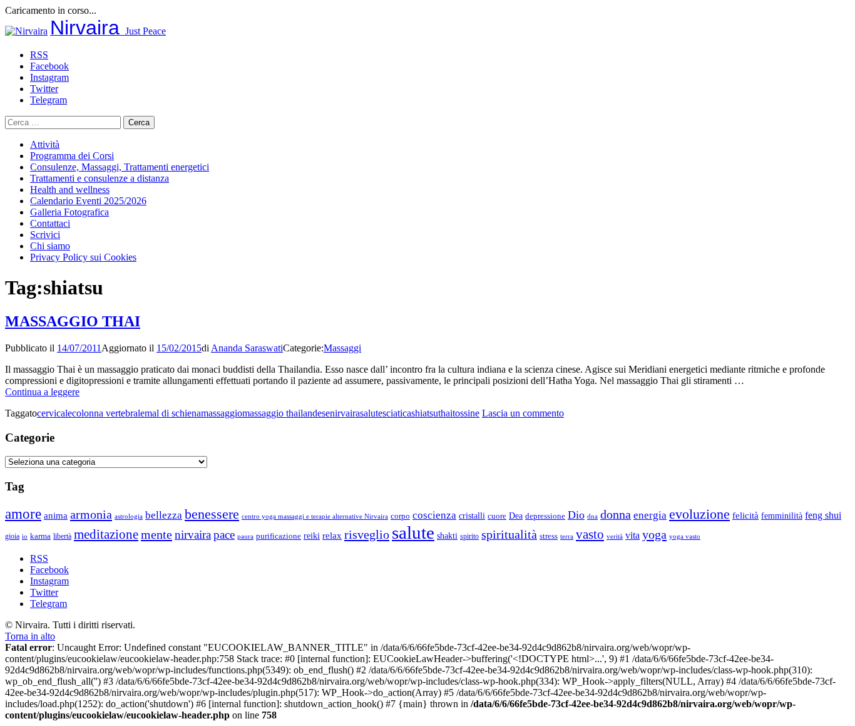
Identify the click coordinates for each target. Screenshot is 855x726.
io (25, 536)
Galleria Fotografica (69, 212)
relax (332, 535)
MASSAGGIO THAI (72, 321)
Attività (44, 144)
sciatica (396, 413)
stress (549, 536)
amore (23, 514)
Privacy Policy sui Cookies (83, 257)
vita (632, 535)
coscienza (434, 515)
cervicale (54, 413)
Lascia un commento (523, 413)
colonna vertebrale (108, 413)
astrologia (129, 516)
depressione (545, 516)
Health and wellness (70, 189)
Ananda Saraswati (247, 348)
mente (156, 534)
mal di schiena (173, 413)
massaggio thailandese (286, 413)
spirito (469, 536)
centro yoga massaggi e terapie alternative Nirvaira (315, 516)
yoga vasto (684, 536)
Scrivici (45, 234)
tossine (466, 413)
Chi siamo (50, 246)
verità (615, 536)
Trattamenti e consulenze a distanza (99, 178)
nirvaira (345, 413)
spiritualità (509, 534)
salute (371, 413)
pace (224, 534)
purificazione (278, 536)
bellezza (163, 515)
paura (245, 536)
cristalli (472, 516)
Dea (516, 516)
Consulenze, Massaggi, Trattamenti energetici (119, 167)
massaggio (221, 413)
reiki (312, 536)
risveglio (366, 534)
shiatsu (424, 413)
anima (56, 516)
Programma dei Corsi (72, 155)
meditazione (106, 534)
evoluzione (699, 514)
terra (566, 536)
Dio (576, 515)
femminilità (781, 516)
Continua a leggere (42, 391)
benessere (212, 514)
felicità (745, 515)
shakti (447, 536)
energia (650, 515)
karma (40, 536)
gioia (12, 536)
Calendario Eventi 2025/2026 (88, 200)
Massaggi (342, 348)
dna (592, 516)
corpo (400, 516)
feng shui (823, 515)
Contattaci (50, 223)
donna (615, 514)
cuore (497, 516)
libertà (62, 536)
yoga (654, 534)
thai (445, 413)
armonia (91, 514)
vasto (590, 534)
